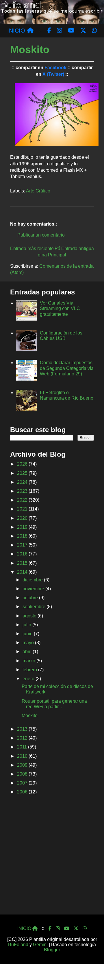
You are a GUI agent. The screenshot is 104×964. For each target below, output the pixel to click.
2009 (23, 765)
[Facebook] (50, 928)
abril (28, 651)
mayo (29, 642)
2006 (23, 791)
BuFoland (18, 944)
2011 (22, 746)
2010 (23, 756)
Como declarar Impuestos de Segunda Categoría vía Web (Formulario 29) (67, 368)
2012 (23, 738)
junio (28, 633)
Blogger (52, 949)
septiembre (35, 606)
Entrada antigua (77, 248)
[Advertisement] (52, 856)
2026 (23, 464)
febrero (30, 669)
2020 (23, 518)
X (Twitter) (53, 74)
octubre (31, 597)
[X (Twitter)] (76, 928)
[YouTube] (66, 928)
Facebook (55, 67)
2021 (23, 508)
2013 (23, 729)
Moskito (30, 715)
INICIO (17, 30)
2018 (23, 536)
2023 (23, 491)
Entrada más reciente (32, 248)
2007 (23, 782)
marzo (29, 660)
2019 (23, 527)
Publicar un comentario (41, 235)
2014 (23, 572)
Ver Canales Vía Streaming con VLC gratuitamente (60, 308)
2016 (23, 553)
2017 (23, 545)
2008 (23, 774)
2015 (23, 563)
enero (29, 678)
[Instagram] (58, 928)
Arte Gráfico (38, 190)
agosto (30, 615)
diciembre (33, 579)
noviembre (34, 588)
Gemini (40, 944)
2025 (23, 473)
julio (27, 624)
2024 (23, 482)
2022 (23, 500)
